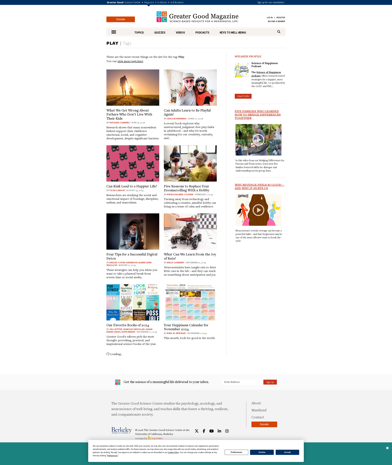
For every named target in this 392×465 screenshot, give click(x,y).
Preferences (236, 452)
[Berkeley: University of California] (121, 430)
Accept (287, 452)
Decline (262, 452)
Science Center (132, 2)
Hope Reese (128, 331)
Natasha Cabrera (119, 122)
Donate (120, 19)
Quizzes (159, 32)
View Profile (243, 96)
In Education (177, 2)
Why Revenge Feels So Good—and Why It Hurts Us (259, 186)
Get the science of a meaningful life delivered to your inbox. (166, 381)
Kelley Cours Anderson (123, 262)
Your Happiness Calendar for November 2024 (186, 327)
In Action (162, 2)
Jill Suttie (115, 329)
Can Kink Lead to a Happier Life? (131, 186)
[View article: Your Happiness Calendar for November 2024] (190, 302)
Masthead (258, 410)
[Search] (278, 32)
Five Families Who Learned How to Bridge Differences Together (258, 114)
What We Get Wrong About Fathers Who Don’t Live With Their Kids (129, 114)
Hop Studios (156, 438)
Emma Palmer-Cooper (180, 194)
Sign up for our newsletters (270, 2)
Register (281, 18)
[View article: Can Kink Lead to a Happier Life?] (132, 163)
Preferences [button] (112, 456)
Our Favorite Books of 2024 (127, 325)
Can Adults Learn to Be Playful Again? (187, 112)
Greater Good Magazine (197, 16)
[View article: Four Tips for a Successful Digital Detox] (132, 231)
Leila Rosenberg (177, 118)
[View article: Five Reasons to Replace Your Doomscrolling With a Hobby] (190, 163)
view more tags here (130, 61)
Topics (139, 32)
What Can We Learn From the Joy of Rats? (190, 256)
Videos (180, 32)
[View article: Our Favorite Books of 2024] (132, 302)
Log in (270, 18)
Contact (257, 417)
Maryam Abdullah (133, 329)
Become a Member (276, 21)
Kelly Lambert (175, 262)
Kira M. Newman (176, 333)
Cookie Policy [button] (173, 452)
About (256, 403)
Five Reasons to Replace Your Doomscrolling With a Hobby (186, 188)
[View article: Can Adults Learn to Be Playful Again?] (190, 87)
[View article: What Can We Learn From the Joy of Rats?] (190, 231)
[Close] (387, 448)
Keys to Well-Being (233, 32)
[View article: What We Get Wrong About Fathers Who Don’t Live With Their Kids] (132, 87)
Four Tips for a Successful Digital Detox (131, 256)
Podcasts (202, 32)
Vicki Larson (117, 190)
